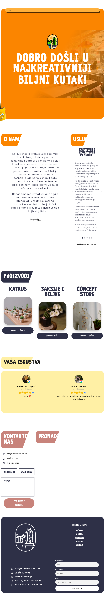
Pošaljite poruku (19, 503)
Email (57, 578)
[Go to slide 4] (89, 238)
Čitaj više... (35, 220)
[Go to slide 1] (82, 238)
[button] (73, 192)
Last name (59, 570)
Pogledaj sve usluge (87, 244)
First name (59, 561)
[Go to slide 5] (91, 238)
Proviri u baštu (18, 330)
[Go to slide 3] (87, 238)
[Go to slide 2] (84, 238)
